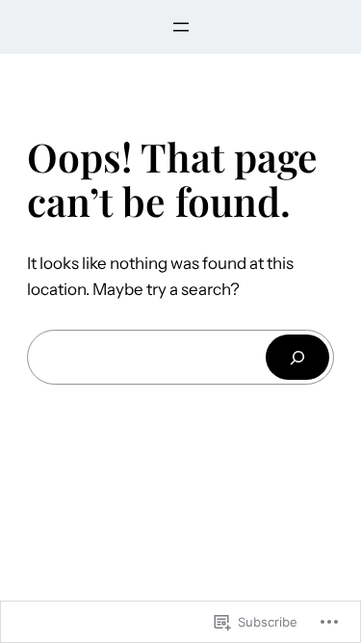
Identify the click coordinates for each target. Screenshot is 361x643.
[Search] (297, 357)
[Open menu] (181, 27)
